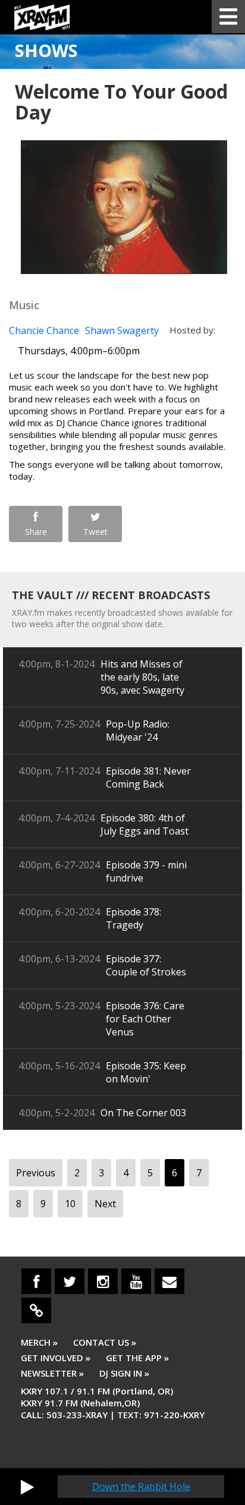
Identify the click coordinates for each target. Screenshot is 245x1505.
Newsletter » (52, 1373)
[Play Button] (27, 1486)
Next (105, 1203)
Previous (35, 1172)
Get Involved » (55, 1358)
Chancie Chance (44, 330)
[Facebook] (36, 1281)
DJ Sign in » (124, 1373)
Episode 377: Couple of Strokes (146, 965)
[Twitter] (69, 1281)
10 (70, 1203)
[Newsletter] (169, 1281)
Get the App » (137, 1358)
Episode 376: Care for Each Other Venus (145, 1018)
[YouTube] (136, 1281)
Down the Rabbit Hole (141, 1486)
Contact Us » (104, 1342)
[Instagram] (103, 1281)
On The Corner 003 (143, 1112)
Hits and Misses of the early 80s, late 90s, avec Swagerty (142, 677)
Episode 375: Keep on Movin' (146, 1072)
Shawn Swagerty (122, 330)
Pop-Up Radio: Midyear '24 (137, 730)
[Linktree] (36, 1310)
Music (24, 305)
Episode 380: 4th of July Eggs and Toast (144, 824)
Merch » (39, 1342)
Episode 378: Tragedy (133, 918)
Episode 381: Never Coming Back (148, 777)
